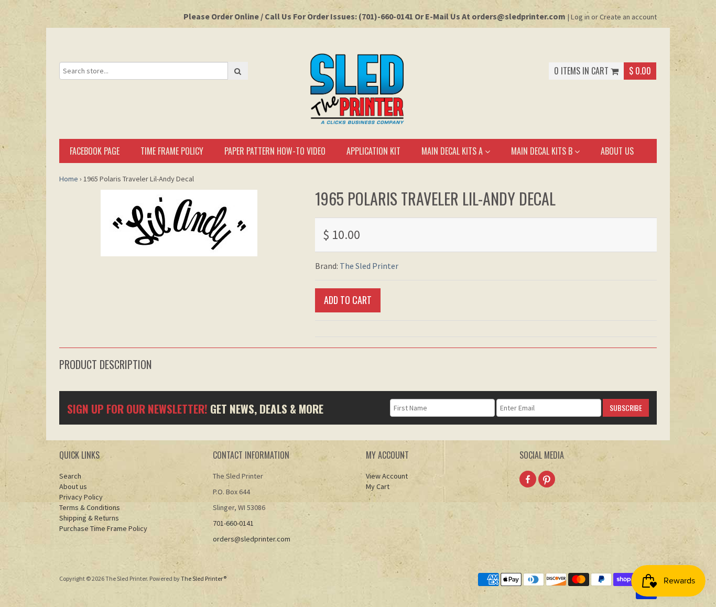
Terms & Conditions (89, 507)
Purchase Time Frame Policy (103, 528)
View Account (387, 476)
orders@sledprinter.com (251, 539)
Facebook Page (95, 151)
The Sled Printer (369, 266)
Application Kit (373, 151)
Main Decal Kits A (453, 151)
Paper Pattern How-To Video (275, 151)
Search (70, 476)
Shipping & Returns (89, 518)
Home (68, 178)
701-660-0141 (233, 523)
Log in (580, 16)
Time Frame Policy (171, 151)
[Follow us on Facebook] (527, 479)
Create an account (628, 16)
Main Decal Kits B (542, 151)
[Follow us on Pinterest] (546, 479)
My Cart (377, 486)
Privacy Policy (81, 497)
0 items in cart (582, 70)
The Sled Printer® (203, 578)
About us (617, 151)
